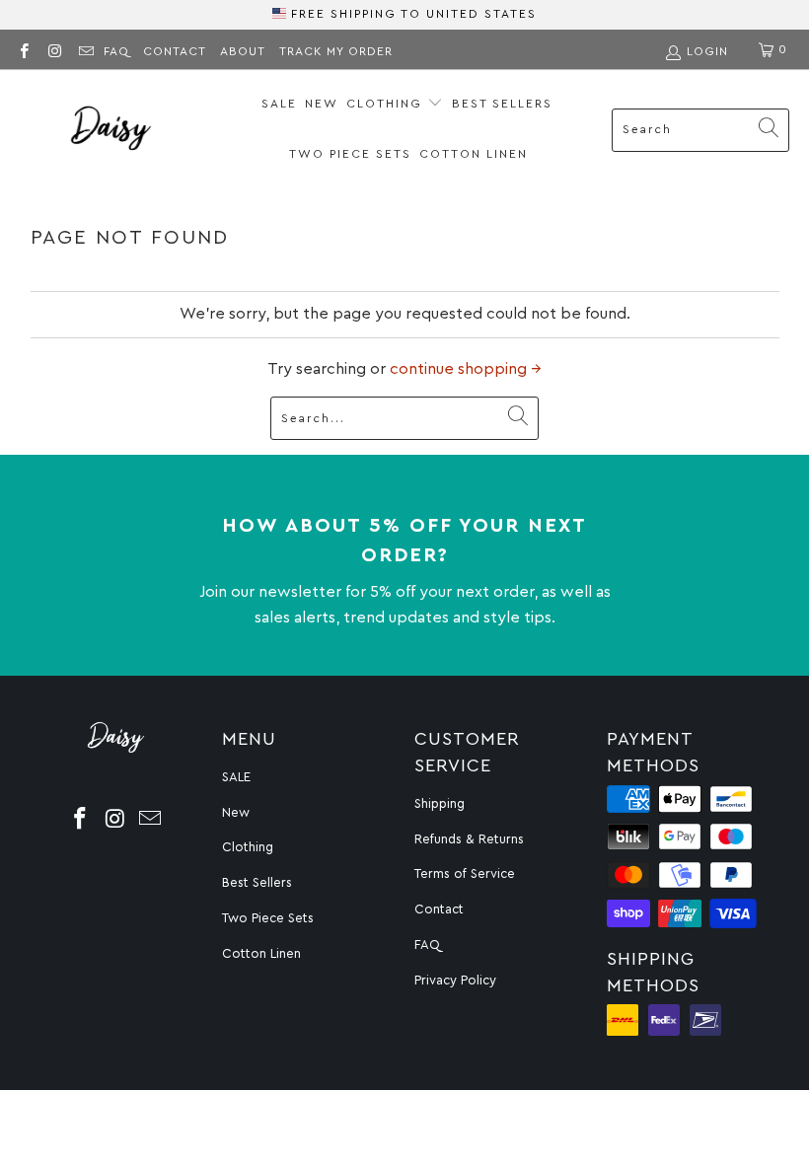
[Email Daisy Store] (85, 49)
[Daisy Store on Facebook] (23, 49)
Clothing (386, 103)
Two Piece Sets (350, 154)
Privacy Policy (455, 980)
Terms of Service (464, 873)
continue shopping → (466, 369)
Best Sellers (502, 103)
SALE (279, 103)
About (242, 51)
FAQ (116, 51)
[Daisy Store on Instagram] (53, 49)
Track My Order (336, 51)
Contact (174, 51)
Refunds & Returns (469, 839)
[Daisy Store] (111, 130)
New (321, 103)
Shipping (439, 803)
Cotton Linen (473, 154)
